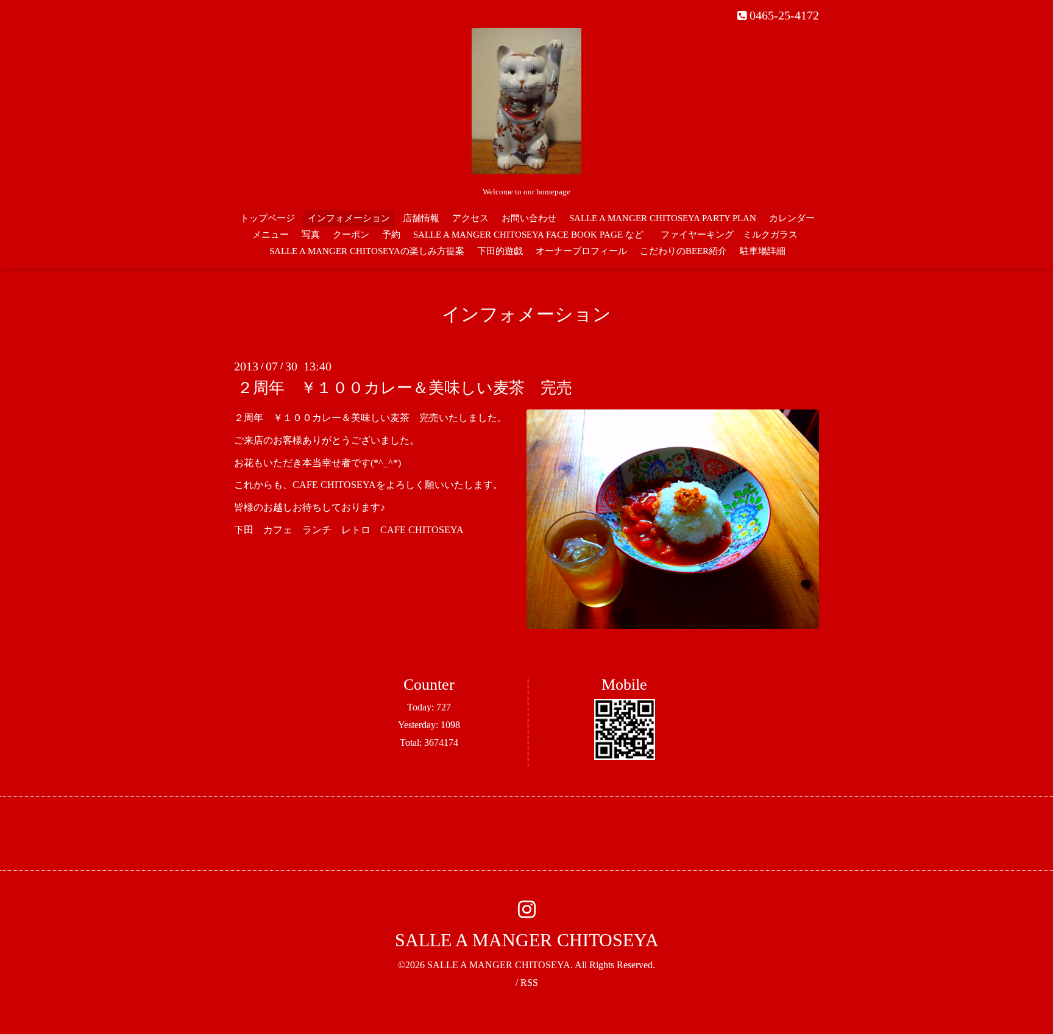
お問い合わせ (529, 218)
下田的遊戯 (500, 251)
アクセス (470, 218)
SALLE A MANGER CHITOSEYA (527, 940)
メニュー (270, 234)
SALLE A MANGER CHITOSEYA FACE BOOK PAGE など (528, 234)
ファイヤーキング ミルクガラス (734, 234)
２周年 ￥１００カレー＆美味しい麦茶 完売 (404, 388)
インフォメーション (349, 218)
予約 (391, 234)
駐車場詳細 (762, 251)
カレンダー (792, 218)
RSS (529, 982)
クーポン (351, 234)
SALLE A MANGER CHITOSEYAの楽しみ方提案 (366, 251)
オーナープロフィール (581, 251)
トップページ (267, 218)
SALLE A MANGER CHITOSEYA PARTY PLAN (662, 218)
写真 (311, 234)
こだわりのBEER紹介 (683, 251)
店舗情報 (421, 218)
